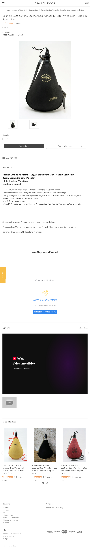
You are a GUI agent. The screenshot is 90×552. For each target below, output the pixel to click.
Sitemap (5, 523)
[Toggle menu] (3, 3)
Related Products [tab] (9, 422)
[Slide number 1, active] (43, 483)
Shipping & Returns (10, 520)
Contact (5, 510)
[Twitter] (11, 158)
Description (7, 167)
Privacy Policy (7, 515)
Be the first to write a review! (45, 312)
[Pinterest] (15, 158)
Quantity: (5, 135)
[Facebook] (3, 158)
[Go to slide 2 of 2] (87, 452)
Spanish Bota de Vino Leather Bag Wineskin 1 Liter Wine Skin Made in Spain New (74, 469)
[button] (3, 276)
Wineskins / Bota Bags (55, 508)
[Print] (7, 158)
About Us (5, 508)
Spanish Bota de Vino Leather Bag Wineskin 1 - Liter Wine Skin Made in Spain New (13, 469)
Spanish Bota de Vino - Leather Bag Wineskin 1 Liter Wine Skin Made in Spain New (45, 469)
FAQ (3, 513)
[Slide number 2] (47, 483)
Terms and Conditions (10, 518)
